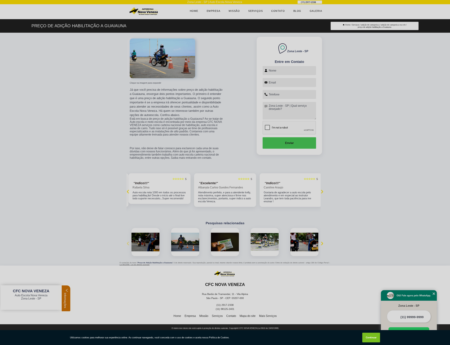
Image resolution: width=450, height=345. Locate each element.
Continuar (371, 337)
